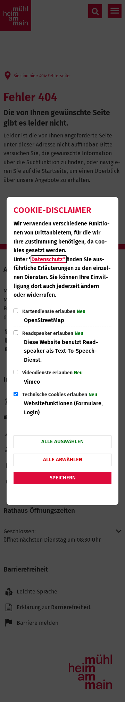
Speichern (63, 477)
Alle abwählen (62, 459)
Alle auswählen (62, 441)
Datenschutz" (48, 259)
